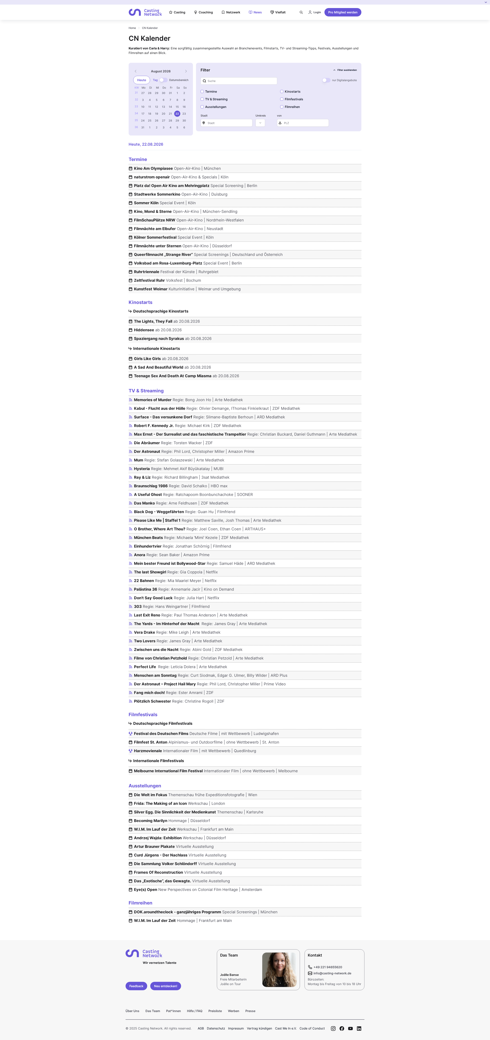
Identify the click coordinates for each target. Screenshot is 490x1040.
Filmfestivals (294, 99)
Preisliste (215, 1011)
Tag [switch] (155, 80)
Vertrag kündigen (259, 1028)
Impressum (236, 1028)
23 (184, 113)
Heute (141, 80)
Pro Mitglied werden (343, 12)
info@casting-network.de (332, 973)
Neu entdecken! (165, 986)
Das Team (152, 1011)
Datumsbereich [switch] (178, 80)
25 (149, 120)
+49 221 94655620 (328, 967)
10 (142, 106)
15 (177, 106)
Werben (233, 1011)
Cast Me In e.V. (285, 1028)
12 (156, 106)
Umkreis (261, 115)
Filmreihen (292, 107)
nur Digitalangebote (344, 80)
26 (156, 120)
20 (163, 113)
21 (170, 113)
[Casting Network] (145, 12)
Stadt (204, 115)
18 (149, 113)
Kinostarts (293, 91)
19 (156, 113)
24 (143, 120)
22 (177, 113)
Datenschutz (216, 1028)
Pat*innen (173, 1011)
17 (142, 113)
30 (163, 93)
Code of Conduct (312, 1028)
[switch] (163, 80)
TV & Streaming (216, 99)
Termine (211, 91)
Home (132, 27)
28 (149, 93)
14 (170, 106)
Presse (250, 1011)
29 (156, 93)
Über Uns (132, 1011)
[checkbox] (202, 91)
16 (184, 106)
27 (143, 93)
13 (163, 106)
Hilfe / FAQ (194, 1011)
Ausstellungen (215, 107)
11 (149, 106)
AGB (201, 1028)
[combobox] (260, 123)
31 (170, 93)
